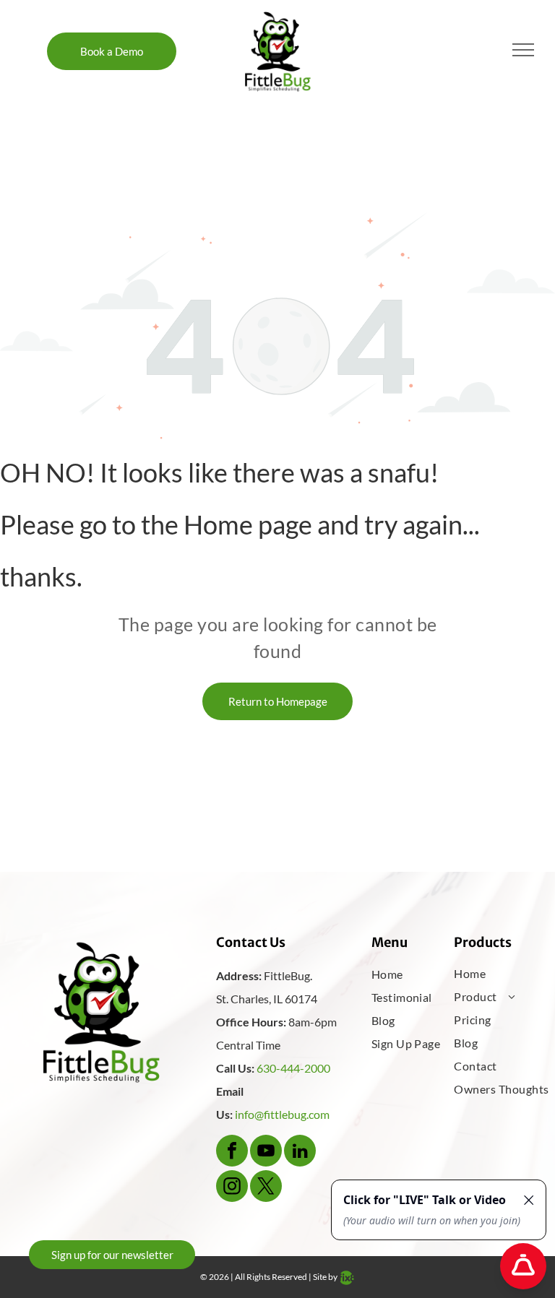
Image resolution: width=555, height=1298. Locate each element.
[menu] (523, 50)
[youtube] (266, 1152)
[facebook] (232, 1152)
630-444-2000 (293, 1068)
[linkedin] (300, 1152)
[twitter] (266, 1188)
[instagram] (232, 1188)
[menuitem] (418, 974)
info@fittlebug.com (282, 1114)
